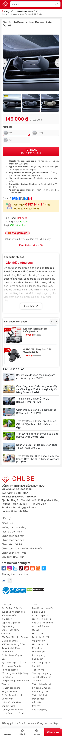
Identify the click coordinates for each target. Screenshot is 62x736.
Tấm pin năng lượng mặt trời (15, 680)
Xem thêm (30, 306)
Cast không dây (40, 691)
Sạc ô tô (36, 666)
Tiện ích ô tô (38, 669)
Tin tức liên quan (13, 369)
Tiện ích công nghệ (11, 688)
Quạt (4, 659)
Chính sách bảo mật (13, 535)
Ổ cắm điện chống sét (12, 655)
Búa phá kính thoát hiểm (13, 611)
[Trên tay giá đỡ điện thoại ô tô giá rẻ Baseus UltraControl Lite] (9, 436)
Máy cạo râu (38, 698)
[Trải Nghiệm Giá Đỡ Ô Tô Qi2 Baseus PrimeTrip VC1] (9, 401)
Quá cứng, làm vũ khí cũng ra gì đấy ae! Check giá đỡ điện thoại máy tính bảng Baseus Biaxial (37, 389)
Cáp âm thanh (8, 706)
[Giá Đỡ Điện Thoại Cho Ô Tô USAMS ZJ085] (14, 355)
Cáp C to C (7, 619)
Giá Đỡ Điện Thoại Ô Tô (27, 11)
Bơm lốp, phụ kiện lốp (42, 608)
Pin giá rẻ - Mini (9, 691)
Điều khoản (8, 523)
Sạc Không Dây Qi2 (41, 662)
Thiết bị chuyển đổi (41, 684)
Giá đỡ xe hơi (18, 225)
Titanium (6, 684)
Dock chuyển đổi (40, 637)
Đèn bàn (6, 633)
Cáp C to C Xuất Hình (42, 619)
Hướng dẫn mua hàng (14, 527)
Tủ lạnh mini (7, 677)
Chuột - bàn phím (10, 630)
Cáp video (37, 702)
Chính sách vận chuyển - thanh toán (22, 548)
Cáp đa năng (8, 626)
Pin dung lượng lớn (41, 688)
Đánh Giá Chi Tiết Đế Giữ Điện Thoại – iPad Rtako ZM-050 (37, 446)
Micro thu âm (38, 651)
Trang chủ (8, 11)
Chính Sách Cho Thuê (14, 552)
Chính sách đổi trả (12, 544)
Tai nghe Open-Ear (41, 677)
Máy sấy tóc (8, 698)
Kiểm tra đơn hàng (12, 531)
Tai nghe (36, 680)
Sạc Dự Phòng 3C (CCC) (14, 662)
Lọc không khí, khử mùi (13, 713)
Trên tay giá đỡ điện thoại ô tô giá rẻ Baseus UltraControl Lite (37, 435)
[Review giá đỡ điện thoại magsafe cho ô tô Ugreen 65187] (9, 377)
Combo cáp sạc (40, 615)
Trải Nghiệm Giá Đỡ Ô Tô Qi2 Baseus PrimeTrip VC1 (33, 400)
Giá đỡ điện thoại (10, 640)
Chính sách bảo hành (13, 540)
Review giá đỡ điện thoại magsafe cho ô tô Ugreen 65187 (35, 376)
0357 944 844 (36, 204)
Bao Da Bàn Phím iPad (12, 608)
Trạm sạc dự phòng (41, 673)
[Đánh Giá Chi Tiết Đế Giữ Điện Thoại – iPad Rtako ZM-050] (9, 447)
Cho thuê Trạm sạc (41, 626)
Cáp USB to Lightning (42, 622)
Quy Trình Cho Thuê (13, 556)
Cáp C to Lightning (11, 622)
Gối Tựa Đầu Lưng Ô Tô (13, 644)
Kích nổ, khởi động (11, 648)
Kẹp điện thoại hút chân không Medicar (35, 330)
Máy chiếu (37, 648)
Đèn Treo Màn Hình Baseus (15, 637)
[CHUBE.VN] (5, 4)
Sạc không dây (39, 709)
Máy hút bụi (7, 651)
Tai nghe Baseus (10, 669)
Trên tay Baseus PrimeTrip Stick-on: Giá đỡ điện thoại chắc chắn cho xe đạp (36, 424)
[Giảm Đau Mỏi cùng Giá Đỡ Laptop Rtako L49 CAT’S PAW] (9, 412)
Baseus (24, 221)
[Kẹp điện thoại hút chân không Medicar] (14, 335)
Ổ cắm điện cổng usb (12, 695)
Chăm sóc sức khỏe (11, 702)
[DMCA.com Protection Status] (35, 589)
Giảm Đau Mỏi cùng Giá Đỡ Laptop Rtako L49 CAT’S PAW (36, 411)
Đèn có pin (37, 633)
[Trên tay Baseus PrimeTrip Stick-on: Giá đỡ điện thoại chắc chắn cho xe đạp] (9, 423)
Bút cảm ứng (38, 611)
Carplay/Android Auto (12, 709)
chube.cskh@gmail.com (22, 507)
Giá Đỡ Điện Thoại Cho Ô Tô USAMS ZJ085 (37, 350)
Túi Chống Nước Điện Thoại (15, 673)
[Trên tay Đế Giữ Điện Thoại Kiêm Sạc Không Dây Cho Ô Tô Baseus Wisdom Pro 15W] (9, 458)
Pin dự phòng (38, 655)
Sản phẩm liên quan (15, 321)
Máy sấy (36, 706)
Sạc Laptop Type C (11, 666)
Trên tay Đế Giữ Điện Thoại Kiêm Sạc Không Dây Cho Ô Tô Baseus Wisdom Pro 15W (37, 459)
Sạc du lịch (37, 659)
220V (34, 604)
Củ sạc (35, 630)
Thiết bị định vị (39, 695)
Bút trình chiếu (9, 615)
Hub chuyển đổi (40, 644)
